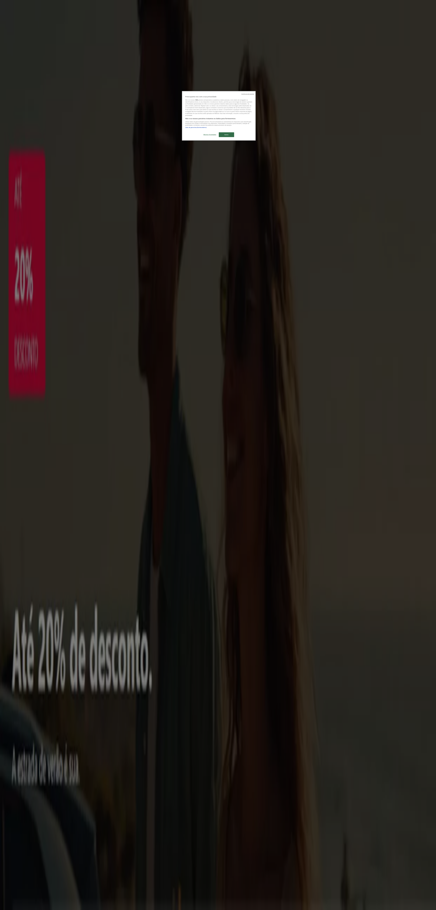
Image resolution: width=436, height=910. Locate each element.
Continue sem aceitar (247, 94)
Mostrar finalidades (209, 134)
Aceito (226, 134)
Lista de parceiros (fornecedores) (196, 127)
